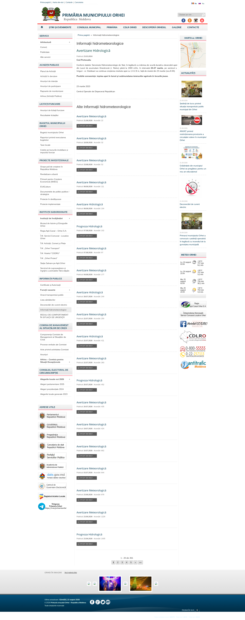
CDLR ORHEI (130, 27)
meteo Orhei (188, 255)
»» (140, 562)
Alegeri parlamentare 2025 (52, 384)
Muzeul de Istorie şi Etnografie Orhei (53, 224)
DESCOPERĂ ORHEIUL (154, 27)
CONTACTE (193, 27)
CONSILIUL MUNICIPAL (89, 27)
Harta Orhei (193, 38)
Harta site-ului (58, 2)
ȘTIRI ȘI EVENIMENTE (60, 27)
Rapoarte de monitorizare (51, 91)
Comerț (43, 47)
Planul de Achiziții (48, 71)
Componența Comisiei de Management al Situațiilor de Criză (53, 337)
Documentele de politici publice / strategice (54, 193)
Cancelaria (79, 2)
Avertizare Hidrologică (90, 204)
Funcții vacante (55, 290)
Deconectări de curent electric (53, 305)
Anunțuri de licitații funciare (52, 110)
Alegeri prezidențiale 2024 (52, 389)
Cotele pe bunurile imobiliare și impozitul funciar (54, 151)
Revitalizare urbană (49, 174)
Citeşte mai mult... (87, 126)
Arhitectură (55, 42)
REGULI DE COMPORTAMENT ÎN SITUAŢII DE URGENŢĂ (54, 316)
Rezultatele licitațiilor (49, 115)
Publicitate (44, 52)
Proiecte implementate (50, 204)
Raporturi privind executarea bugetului (53, 138)
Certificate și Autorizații (50, 285)
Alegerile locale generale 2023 (53, 394)
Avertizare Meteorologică (91, 116)
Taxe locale (45, 145)
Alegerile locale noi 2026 (55, 379)
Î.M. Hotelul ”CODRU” (50, 253)
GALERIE (176, 27)
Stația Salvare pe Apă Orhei (52, 263)
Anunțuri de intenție (49, 81)
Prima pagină (45, 2)
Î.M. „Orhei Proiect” (48, 258)
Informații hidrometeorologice (53, 310)
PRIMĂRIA (112, 27)
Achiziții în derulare (48, 76)
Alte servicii (45, 57)
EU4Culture (45, 187)
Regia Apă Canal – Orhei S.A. (53, 231)
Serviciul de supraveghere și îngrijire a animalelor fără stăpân (54, 269)
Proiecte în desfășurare (50, 199)
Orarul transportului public (52, 295)
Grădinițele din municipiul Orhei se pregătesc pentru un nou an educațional (193, 169)
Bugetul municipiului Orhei (52, 132)
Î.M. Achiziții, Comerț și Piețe (53, 243)
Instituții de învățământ (55, 218)
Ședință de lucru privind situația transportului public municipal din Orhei (192, 106)
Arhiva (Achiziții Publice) (51, 96)
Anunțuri (44, 354)
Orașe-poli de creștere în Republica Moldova (51, 168)
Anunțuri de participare (50, 86)
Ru (203, 3)
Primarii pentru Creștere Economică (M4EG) (51, 180)
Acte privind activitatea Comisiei (54, 349)
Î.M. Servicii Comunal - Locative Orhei (54, 237)
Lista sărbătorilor (47, 300)
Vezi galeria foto (71, 573)
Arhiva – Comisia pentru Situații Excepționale (55, 360)
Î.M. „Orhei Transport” (50, 248)
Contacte (69, 2)
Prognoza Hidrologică (89, 226)
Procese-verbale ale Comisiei (53, 344)
